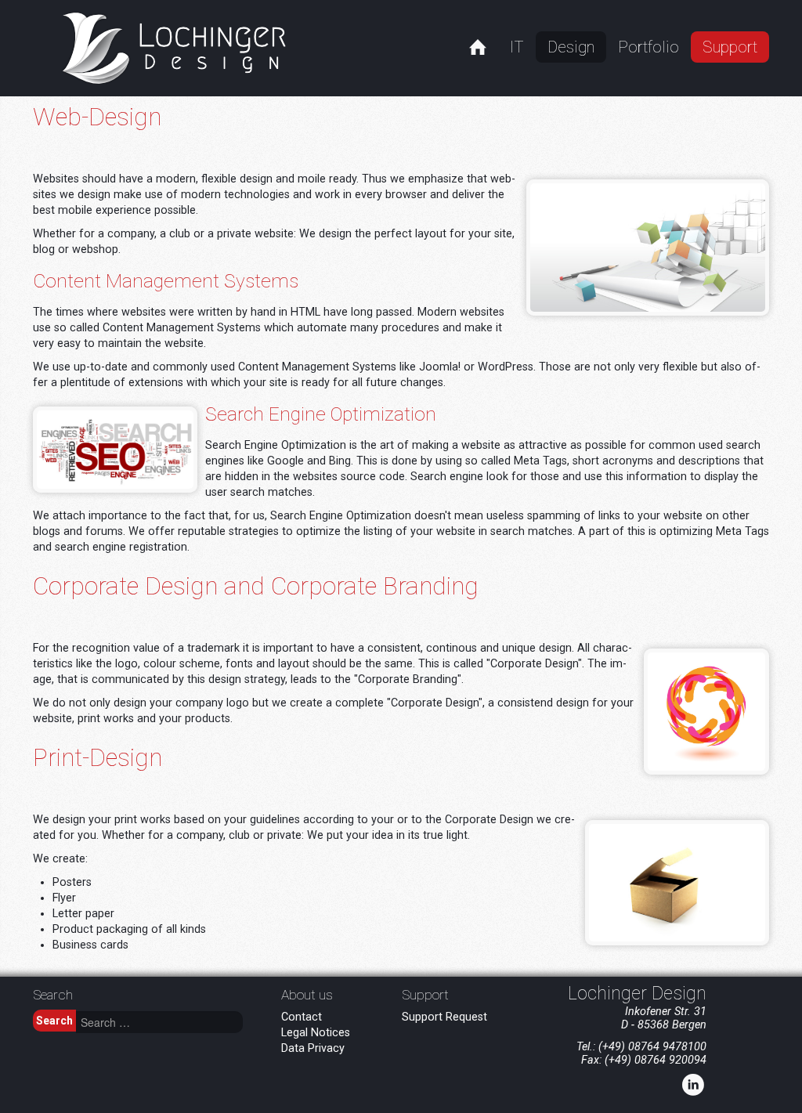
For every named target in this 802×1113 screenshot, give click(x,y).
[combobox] (159, 1022)
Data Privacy (313, 1048)
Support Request (444, 1017)
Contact (301, 1017)
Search (54, 1020)
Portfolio (648, 47)
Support (730, 47)
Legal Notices (315, 1032)
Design (570, 47)
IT (517, 47)
